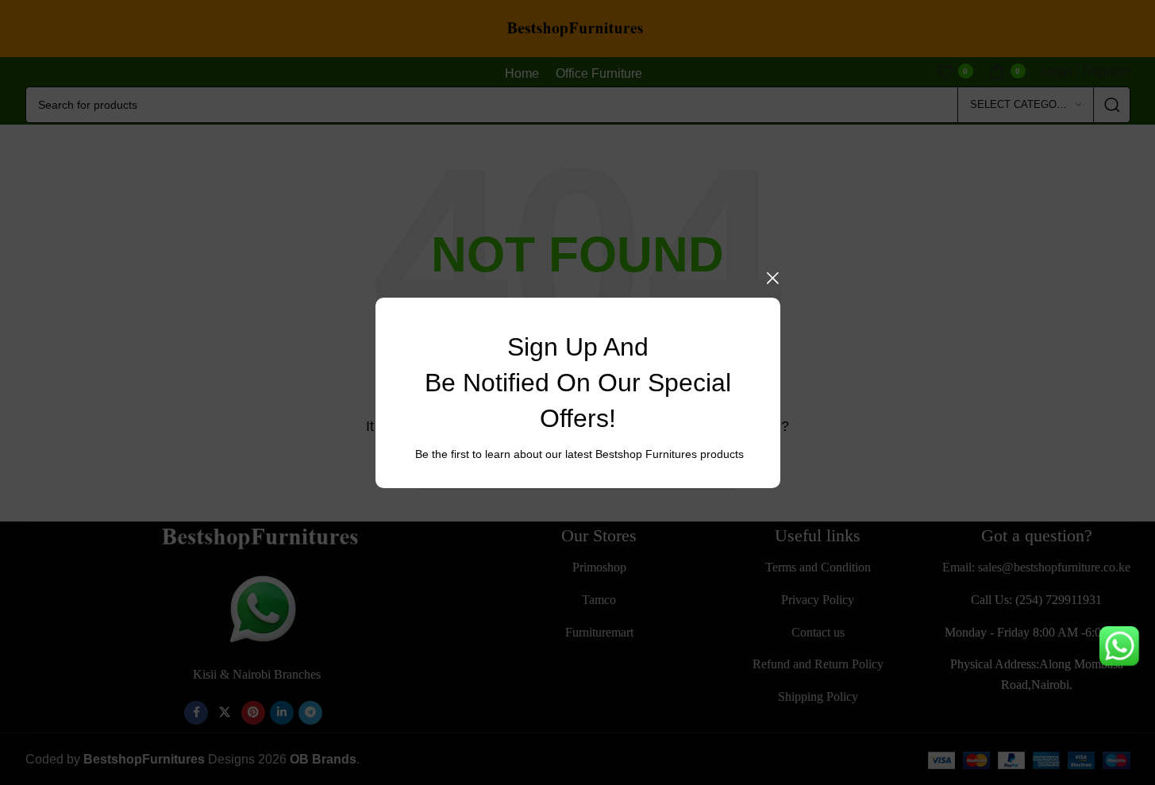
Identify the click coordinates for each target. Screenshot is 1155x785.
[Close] (772, 278)
